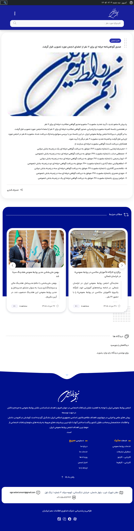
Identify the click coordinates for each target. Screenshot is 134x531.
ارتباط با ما (83, 468)
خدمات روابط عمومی (121, 446)
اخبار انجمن (115, 40)
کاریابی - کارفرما (124, 462)
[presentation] (122, 265)
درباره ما (84, 446)
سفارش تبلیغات (124, 451)
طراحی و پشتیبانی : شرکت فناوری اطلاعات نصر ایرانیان (67, 511)
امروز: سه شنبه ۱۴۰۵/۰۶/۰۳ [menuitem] (114, 2)
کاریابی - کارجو (124, 457)
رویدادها (84, 457)
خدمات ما (83, 451)
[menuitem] (131, 2)
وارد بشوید (102, 353)
